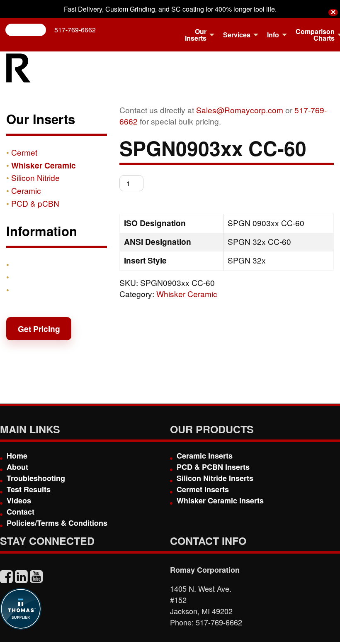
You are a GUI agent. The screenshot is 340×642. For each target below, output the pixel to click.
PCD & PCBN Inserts (213, 467)
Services (236, 34)
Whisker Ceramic (186, 293)
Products (28, 264)
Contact (26, 289)
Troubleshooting (36, 478)
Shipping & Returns (48, 277)
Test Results (29, 489)
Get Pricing (39, 328)
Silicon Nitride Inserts (215, 478)
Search (29, 29)
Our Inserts (195, 35)
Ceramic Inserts (205, 455)
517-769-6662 (75, 29)
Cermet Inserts (203, 489)
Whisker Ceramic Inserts (220, 500)
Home (17, 455)
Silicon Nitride (35, 177)
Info (273, 34)
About (17, 467)
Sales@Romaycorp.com (239, 109)
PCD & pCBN (35, 203)
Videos (19, 500)
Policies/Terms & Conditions (57, 523)
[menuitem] (197, 35)
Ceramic (26, 190)
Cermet (24, 152)
